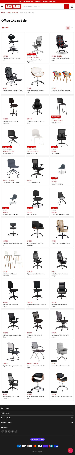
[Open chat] (70, 450)
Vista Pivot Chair (8, 153)
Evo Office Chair (32, 214)
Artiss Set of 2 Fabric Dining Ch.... (61, 90)
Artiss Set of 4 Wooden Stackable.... (9, 275)
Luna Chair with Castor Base (60, 214)
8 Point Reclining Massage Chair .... (13, 90)
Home (3, 13)
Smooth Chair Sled (57, 184)
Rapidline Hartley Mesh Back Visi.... (13, 366)
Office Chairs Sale (12, 13)
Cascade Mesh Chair (33, 182)
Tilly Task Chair (56, 153)
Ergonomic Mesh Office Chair (36, 274)
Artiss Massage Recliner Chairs (61, 243)
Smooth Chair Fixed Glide (10, 214)
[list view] (72, 28)
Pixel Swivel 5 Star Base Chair (12, 182)
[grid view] (68, 28)
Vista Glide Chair (32, 153)
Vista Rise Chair (56, 123)
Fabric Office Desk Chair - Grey (61, 366)
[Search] (66, 6)
